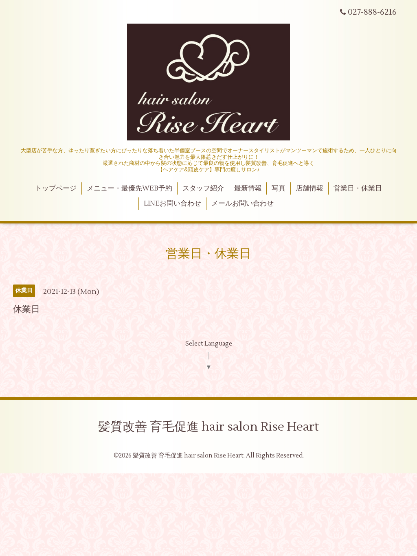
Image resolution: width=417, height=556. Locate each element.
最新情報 (248, 188)
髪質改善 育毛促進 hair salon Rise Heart (208, 427)
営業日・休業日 (358, 188)
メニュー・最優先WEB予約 (129, 188)
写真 (278, 188)
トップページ (56, 188)
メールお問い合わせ (242, 203)
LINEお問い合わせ (172, 203)
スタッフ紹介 (203, 188)
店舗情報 (309, 188)
